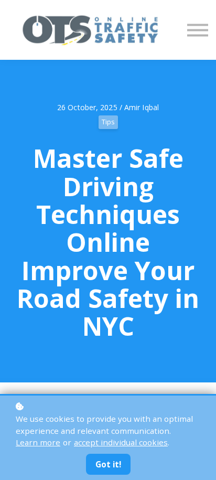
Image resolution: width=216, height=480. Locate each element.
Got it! (108, 464)
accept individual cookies (121, 442)
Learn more (38, 442)
